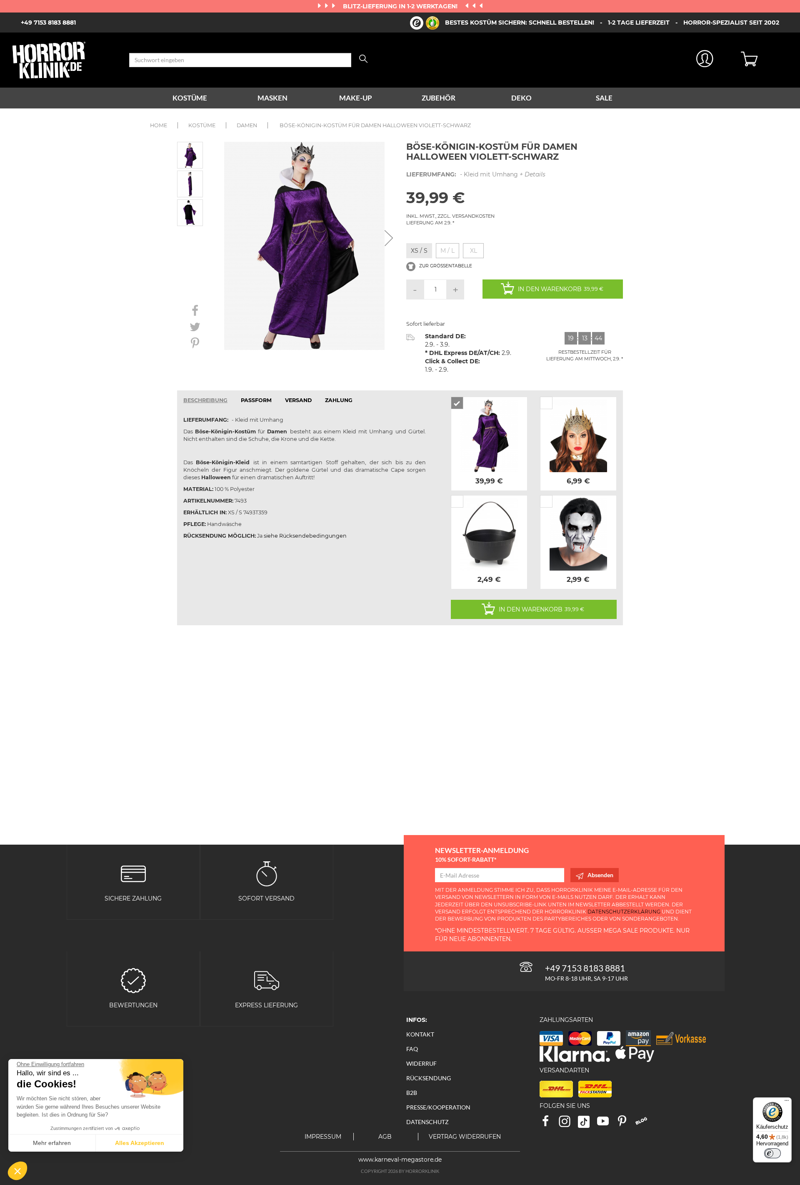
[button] (18, 1171)
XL (473, 250)
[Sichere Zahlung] (133, 873)
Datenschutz (427, 1121)
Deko (521, 97)
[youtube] (606, 1123)
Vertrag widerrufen (465, 1136)
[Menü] (787, 1102)
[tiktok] (587, 1123)
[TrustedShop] (424, 23)
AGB (385, 1136)
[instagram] (568, 1123)
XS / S (419, 250)
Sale (604, 97)
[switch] (772, 1153)
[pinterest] (625, 1123)
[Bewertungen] (133, 980)
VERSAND (298, 400)
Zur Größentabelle (445, 266)
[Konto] (705, 60)
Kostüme (189, 97)
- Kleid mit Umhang (475, 174)
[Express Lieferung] (266, 980)
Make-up (355, 97)
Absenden (600, 874)
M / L (447, 250)
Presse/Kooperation (438, 1107)
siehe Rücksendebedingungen (305, 536)
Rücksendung (428, 1078)
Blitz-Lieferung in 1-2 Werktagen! (401, 6)
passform (256, 400)
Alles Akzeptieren (139, 1143)
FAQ (412, 1048)
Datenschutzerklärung (624, 911)
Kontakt (420, 1034)
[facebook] (549, 1123)
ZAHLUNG (338, 400)
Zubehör (438, 97)
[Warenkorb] (764, 60)
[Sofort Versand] (266, 873)
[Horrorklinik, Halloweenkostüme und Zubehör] (64, 60)
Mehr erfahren (52, 1143)
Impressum (323, 1136)
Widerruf (421, 1063)
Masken (273, 97)
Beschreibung (205, 400)
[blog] (644, 1123)
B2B (411, 1092)
